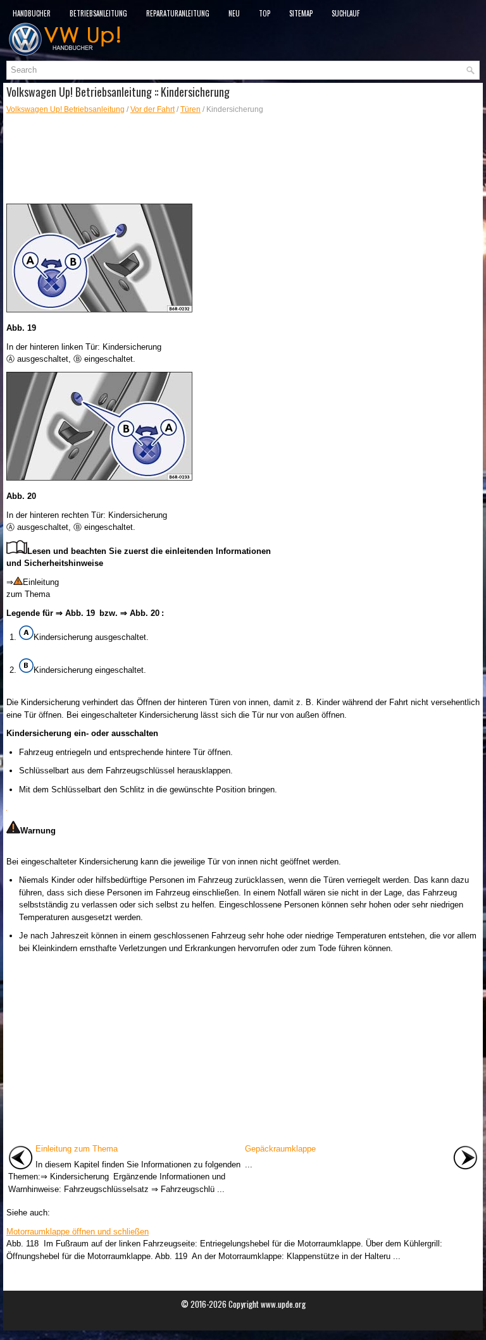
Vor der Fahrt (152, 109)
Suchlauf (345, 13)
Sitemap (301, 13)
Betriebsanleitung (98, 13)
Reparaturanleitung (177, 13)
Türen (190, 109)
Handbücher (32, 13)
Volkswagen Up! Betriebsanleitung (65, 109)
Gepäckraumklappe (280, 1148)
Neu (234, 13)
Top (264, 13)
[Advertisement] (243, 159)
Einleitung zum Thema (76, 1148)
